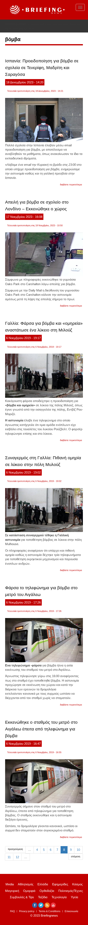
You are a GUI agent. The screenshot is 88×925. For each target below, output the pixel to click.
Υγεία (74, 897)
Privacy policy (26, 911)
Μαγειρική (12, 891)
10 (78, 849)
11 (9, 857)
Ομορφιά (29, 891)
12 (17, 857)
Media (10, 884)
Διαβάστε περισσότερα (71, 184)
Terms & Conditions (49, 911)
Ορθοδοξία (46, 891)
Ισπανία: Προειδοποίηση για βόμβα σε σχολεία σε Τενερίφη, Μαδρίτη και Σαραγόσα (41, 67)
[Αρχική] (36, 10)
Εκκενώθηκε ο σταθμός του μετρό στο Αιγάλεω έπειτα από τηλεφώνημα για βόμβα (41, 729)
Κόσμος (77, 884)
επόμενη (75, 856)
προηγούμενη (15, 849)
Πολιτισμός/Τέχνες (70, 891)
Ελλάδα (42, 884)
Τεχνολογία (59, 897)
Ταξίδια (42, 897)
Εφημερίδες (60, 884)
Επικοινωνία (71, 911)
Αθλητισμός (25, 884)
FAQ (12, 911)
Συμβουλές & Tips (22, 897)
